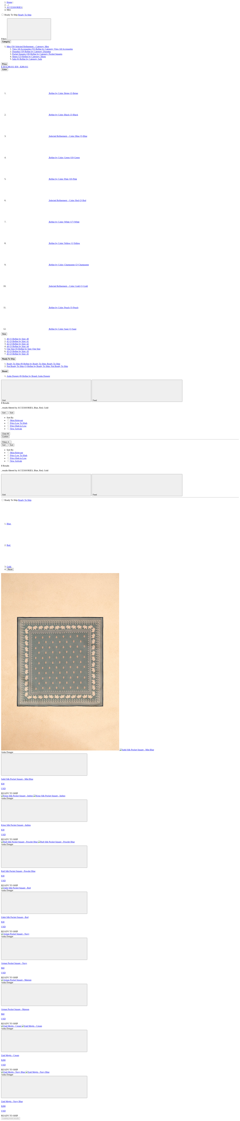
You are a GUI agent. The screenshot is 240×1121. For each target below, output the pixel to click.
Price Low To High (18, 423)
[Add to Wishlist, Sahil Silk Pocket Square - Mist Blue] (44, 765)
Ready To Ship (24, 15)
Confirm (5, 437)
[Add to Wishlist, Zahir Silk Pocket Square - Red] (44, 903)
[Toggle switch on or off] (2, 15)
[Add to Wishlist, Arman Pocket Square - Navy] (44, 949)
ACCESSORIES (14, 7)
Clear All (5, 434)
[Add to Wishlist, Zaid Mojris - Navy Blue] (44, 1087)
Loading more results (10, 1118)
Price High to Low (18, 426)
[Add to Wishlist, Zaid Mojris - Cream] (44, 1041)
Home (9, 2)
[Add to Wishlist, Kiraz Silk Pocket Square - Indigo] (44, 811)
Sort (4, 413)
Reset (10, 569)
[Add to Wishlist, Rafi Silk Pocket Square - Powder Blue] (44, 857)
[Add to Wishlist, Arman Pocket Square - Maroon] (44, 995)
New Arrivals (16, 429)
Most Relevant (16, 420)
